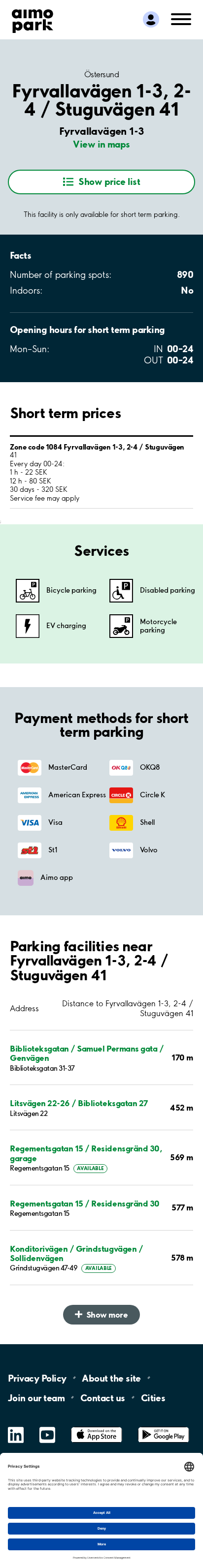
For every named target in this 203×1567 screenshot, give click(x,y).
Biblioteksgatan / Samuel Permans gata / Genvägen (87, 1053)
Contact (102, 1397)
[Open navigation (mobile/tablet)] (181, 18)
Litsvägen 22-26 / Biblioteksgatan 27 (79, 1103)
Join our (36, 1397)
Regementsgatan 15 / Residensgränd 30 (85, 1203)
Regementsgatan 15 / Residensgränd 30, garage (86, 1153)
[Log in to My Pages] (151, 19)
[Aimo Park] (32, 19)
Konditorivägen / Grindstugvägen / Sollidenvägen (76, 1253)
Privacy (37, 1378)
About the (111, 1378)
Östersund (101, 74)
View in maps (101, 144)
